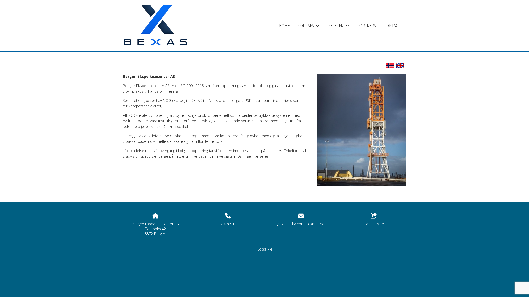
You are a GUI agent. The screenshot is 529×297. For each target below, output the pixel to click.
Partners (367, 25)
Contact (392, 25)
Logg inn (265, 249)
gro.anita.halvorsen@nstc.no (300, 223)
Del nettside (373, 223)
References (339, 25)
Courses (309, 26)
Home (284, 25)
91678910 (228, 223)
